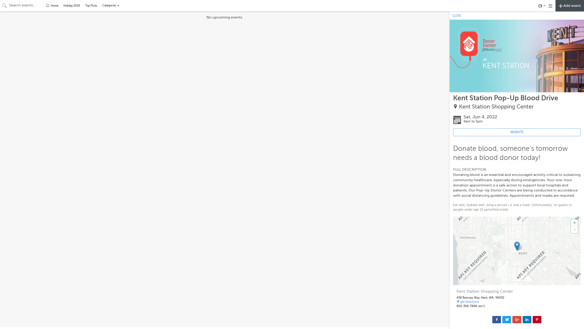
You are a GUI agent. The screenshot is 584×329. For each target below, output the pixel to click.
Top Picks (91, 5)
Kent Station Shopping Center (496, 107)
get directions (469, 301)
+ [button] (574, 223)
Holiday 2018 (71, 5)
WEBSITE (517, 132)
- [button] (574, 229)
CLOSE (456, 15)
